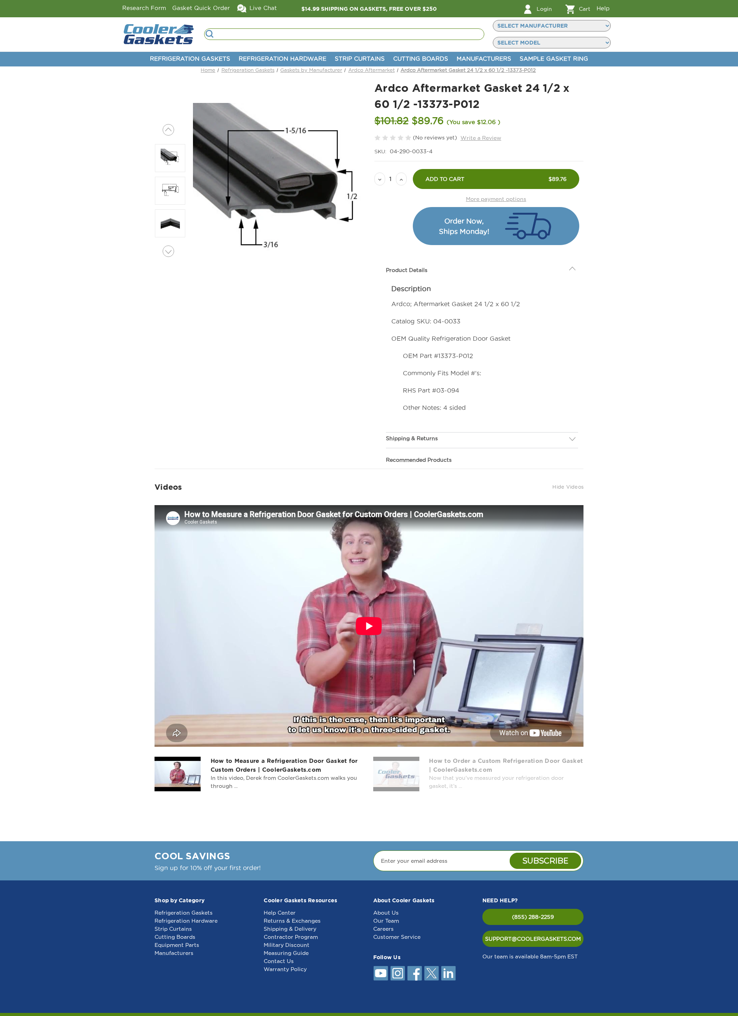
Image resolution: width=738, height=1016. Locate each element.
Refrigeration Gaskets (190, 58)
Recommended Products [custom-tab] (419, 442)
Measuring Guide (286, 953)
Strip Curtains (360, 58)
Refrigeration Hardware (282, 58)
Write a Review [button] (480, 138)
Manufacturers (484, 58)
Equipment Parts (177, 945)
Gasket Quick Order (201, 8)
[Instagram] (398, 973)
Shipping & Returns (412, 421)
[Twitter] (431, 973)
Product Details (406, 253)
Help (603, 8)
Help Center (280, 913)
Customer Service (397, 937)
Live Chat (262, 8)
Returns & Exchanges (292, 921)
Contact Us (279, 961)
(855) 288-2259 (533, 917)
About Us (386, 913)
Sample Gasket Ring (554, 58)
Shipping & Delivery (290, 929)
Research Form (144, 8)
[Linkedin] (448, 973)
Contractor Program (291, 937)
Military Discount (286, 945)
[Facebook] (414, 973)
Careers (383, 929)
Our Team (386, 921)
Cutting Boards (420, 58)
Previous (168, 130)
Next (168, 251)
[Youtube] (381, 973)
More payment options (496, 199)
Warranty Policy (285, 969)
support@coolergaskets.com (533, 939)
